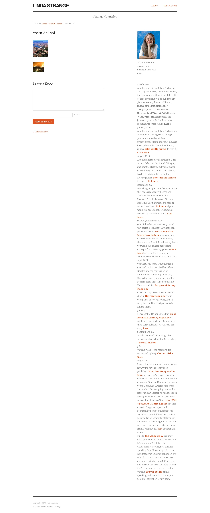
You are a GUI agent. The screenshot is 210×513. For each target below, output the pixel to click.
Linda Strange (51, 5)
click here (160, 206)
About (154, 6)
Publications (170, 6)
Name (76, 115)
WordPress (48, 506)
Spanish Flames (55, 24)
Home (44, 24)
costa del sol (44, 33)
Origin (58, 506)
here (146, 328)
